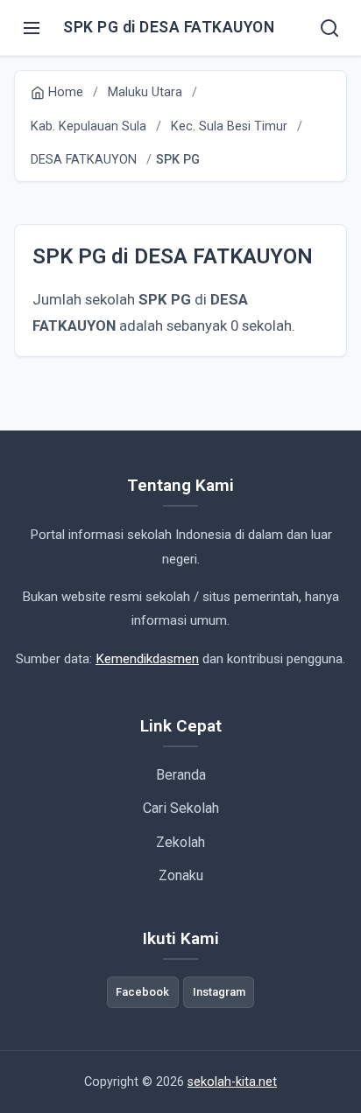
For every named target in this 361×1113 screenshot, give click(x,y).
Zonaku (181, 875)
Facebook (142, 991)
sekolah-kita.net (232, 1081)
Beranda (181, 774)
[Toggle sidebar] (31, 28)
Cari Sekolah (181, 808)
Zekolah (180, 842)
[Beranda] (329, 28)
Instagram (219, 991)
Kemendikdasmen (147, 659)
